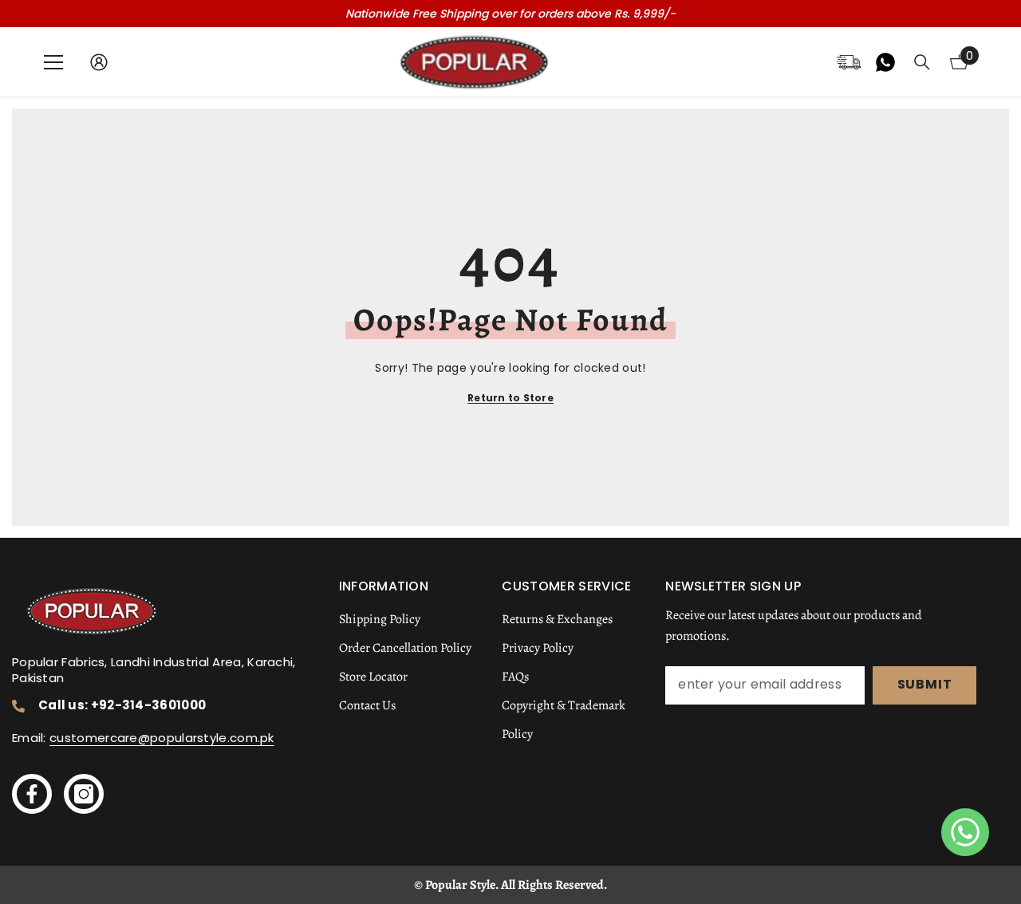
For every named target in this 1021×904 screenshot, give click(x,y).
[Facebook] (32, 794)
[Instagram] (84, 794)
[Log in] (99, 62)
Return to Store (510, 398)
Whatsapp (885, 62)
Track (848, 62)
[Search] (922, 62)
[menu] (53, 62)
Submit (924, 684)
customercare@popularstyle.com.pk (161, 737)
